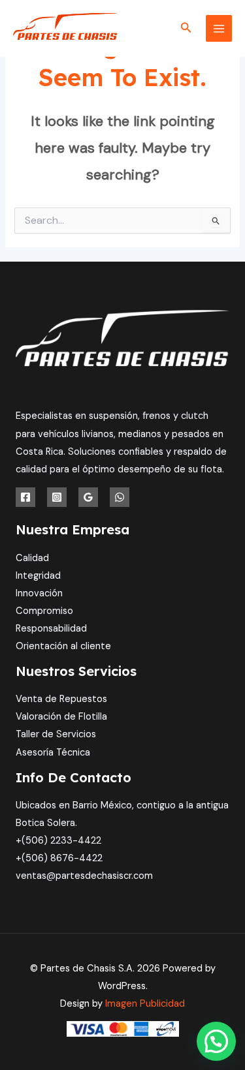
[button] (186, 28)
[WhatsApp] (119, 497)
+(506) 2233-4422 (58, 840)
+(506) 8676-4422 (59, 858)
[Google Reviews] (88, 497)
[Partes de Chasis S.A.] (65, 29)
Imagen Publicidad (145, 1004)
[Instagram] (57, 497)
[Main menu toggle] (219, 28)
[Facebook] (25, 497)
